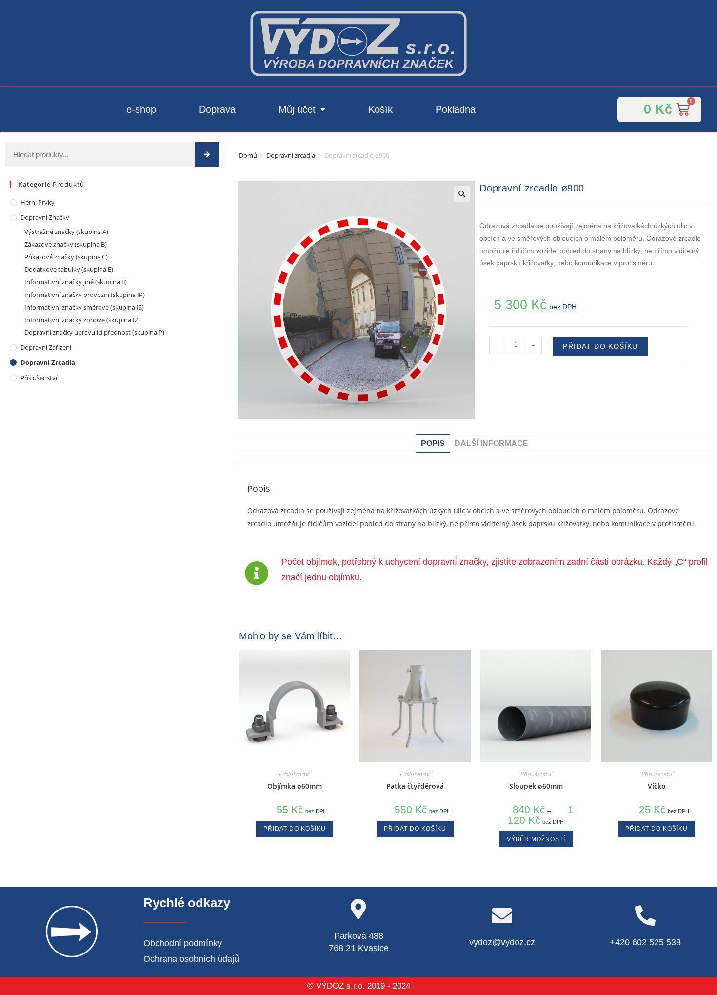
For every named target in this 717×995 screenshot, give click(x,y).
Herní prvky (37, 202)
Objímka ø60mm (294, 786)
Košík (380, 109)
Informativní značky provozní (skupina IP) (84, 294)
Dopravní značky (44, 217)
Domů (248, 155)
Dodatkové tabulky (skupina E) (68, 269)
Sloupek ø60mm (536, 786)
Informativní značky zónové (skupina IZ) (82, 320)
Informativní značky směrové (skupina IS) (84, 307)
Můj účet (297, 109)
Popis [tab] (433, 443)
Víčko (657, 786)
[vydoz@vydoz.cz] (502, 915)
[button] (462, 194)
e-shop (141, 109)
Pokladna (456, 109)
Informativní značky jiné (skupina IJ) (75, 281)
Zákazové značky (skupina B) (65, 244)
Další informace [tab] (491, 443)
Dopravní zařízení (45, 347)
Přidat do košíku (600, 346)
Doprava (217, 109)
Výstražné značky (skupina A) (66, 231)
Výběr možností (536, 839)
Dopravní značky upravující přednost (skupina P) (94, 332)
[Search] (207, 154)
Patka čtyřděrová (415, 786)
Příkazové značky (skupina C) (66, 257)
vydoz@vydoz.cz (502, 942)
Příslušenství (38, 377)
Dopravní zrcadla (290, 155)
